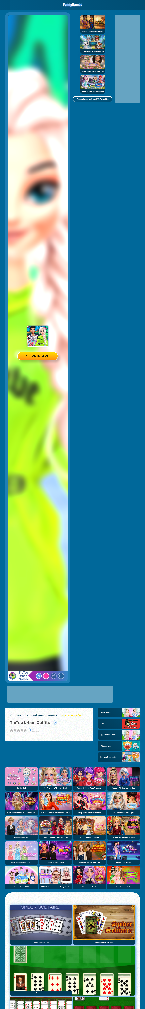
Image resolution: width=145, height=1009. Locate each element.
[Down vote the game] (46, 676)
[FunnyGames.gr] (11, 715)
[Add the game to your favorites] (55, 722)
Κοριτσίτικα (23, 715)
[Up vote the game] (39, 676)
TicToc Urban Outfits (71, 715)
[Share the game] (54, 676)
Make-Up (52, 715)
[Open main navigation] (5, 5)
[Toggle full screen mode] (61, 676)
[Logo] (72, 5)
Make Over (38, 715)
